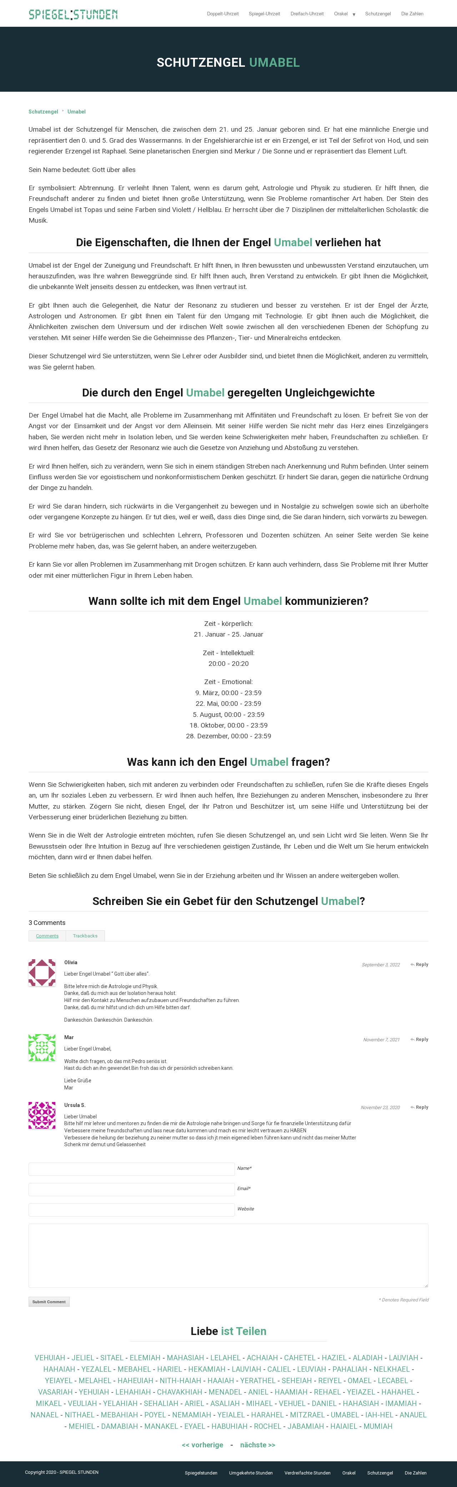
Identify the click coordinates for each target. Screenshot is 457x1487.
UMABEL (345, 1415)
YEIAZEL (361, 1392)
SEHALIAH (161, 1403)
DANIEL (324, 1403)
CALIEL (279, 1369)
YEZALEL (96, 1369)
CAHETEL (300, 1358)
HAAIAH (220, 1380)
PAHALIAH (349, 1369)
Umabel (76, 112)
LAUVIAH (403, 1358)
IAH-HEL (379, 1415)
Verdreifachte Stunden (308, 1473)
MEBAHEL (134, 1369)
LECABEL (393, 1380)
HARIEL (169, 1369)
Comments (47, 936)
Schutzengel (378, 13)
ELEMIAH (145, 1358)
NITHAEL (80, 1415)
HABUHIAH (229, 1426)
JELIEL (82, 1358)
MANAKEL (161, 1426)
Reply (421, 964)
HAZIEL (334, 1358)
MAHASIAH (185, 1358)
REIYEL (330, 1380)
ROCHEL (267, 1426)
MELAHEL (95, 1380)
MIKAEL (49, 1403)
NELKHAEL (391, 1369)
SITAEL (112, 1358)
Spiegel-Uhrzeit (264, 13)
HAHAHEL (398, 1392)
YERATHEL (258, 1380)
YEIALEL (231, 1415)
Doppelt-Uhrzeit (223, 13)
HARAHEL (267, 1415)
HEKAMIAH (207, 1369)
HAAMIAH (291, 1392)
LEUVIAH (311, 1369)
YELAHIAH (120, 1403)
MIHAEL (259, 1403)
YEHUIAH (94, 1392)
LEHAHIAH (133, 1392)
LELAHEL (225, 1358)
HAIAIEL (343, 1426)
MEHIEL (82, 1426)
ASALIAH (225, 1403)
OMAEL (360, 1380)
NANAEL (44, 1415)
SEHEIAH (297, 1380)
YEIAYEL (58, 1380)
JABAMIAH (305, 1426)
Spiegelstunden (201, 1473)
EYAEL (194, 1426)
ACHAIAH (262, 1358)
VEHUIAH (50, 1358)
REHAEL (327, 1392)
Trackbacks (85, 936)
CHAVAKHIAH (179, 1392)
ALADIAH (368, 1358)
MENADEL (225, 1392)
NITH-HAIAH (180, 1380)
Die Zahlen (412, 13)
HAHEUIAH (135, 1380)
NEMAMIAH (191, 1415)
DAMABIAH (119, 1426)
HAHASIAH (361, 1403)
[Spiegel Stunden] (73, 13)
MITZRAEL (307, 1415)
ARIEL (194, 1403)
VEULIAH (82, 1403)
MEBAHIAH (119, 1415)
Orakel (341, 13)
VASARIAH (55, 1392)
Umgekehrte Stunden (251, 1473)
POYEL (155, 1415)
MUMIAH (378, 1426)
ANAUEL (413, 1415)
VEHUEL (292, 1403)
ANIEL (258, 1392)
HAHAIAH (59, 1369)
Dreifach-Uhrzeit (307, 13)
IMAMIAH (401, 1403)
